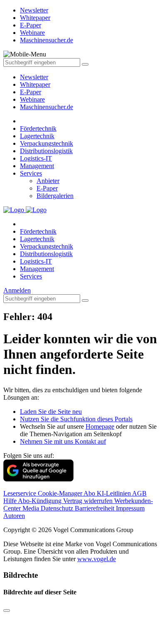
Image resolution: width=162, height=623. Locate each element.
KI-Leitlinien (114, 493)
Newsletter (34, 77)
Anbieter (48, 180)
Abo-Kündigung (40, 500)
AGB (139, 493)
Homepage (100, 426)
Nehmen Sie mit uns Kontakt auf (63, 441)
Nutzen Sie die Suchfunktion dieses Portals (76, 419)
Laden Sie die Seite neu (51, 411)
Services (31, 173)
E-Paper (30, 91)
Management (37, 165)
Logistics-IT (36, 158)
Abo (90, 493)
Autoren (14, 515)
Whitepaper (35, 84)
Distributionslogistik (46, 150)
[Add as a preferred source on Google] (38, 479)
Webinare (32, 99)
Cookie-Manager (60, 493)
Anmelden (17, 290)
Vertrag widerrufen (88, 500)
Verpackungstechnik (46, 143)
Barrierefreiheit (95, 508)
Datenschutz (58, 508)
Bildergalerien (55, 195)
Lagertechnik (37, 135)
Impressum (130, 508)
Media (31, 508)
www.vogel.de (96, 558)
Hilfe (10, 500)
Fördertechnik (38, 128)
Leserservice (20, 493)
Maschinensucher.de (46, 106)
